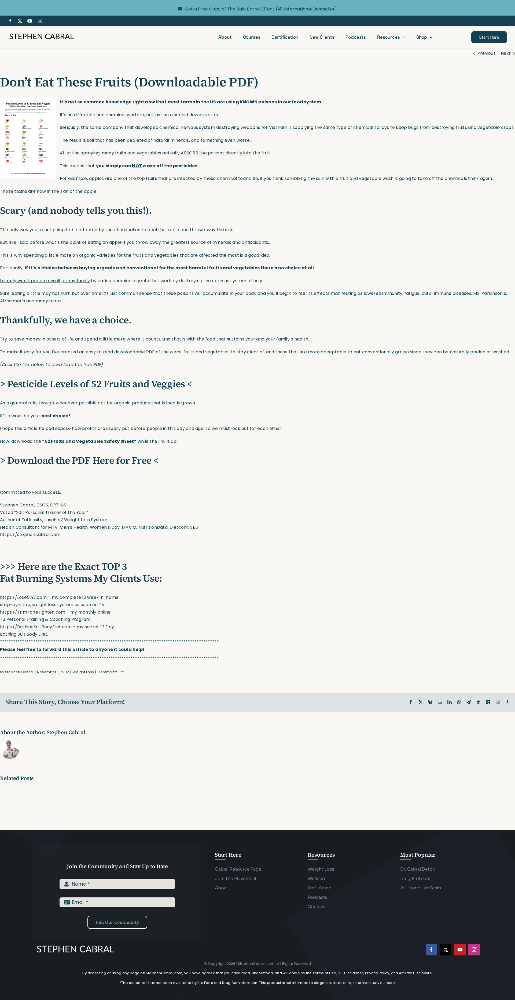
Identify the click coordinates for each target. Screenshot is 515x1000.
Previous (486, 53)
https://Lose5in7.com (23, 597)
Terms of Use (324, 973)
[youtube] (29, 21)
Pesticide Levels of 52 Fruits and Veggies (96, 383)
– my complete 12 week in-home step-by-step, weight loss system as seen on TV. (59, 601)
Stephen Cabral (19, 672)
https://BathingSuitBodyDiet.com (36, 627)
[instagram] (40, 21)
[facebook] (10, 21)
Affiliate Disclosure (415, 973)
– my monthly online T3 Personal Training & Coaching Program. (55, 616)
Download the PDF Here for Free (79, 460)
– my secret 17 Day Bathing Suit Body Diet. (57, 630)
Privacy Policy (377, 973)
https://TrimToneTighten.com (32, 612)
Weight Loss (83, 672)
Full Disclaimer (350, 973)
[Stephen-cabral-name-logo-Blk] (41, 34)
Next (506, 53)
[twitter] (20, 21)
